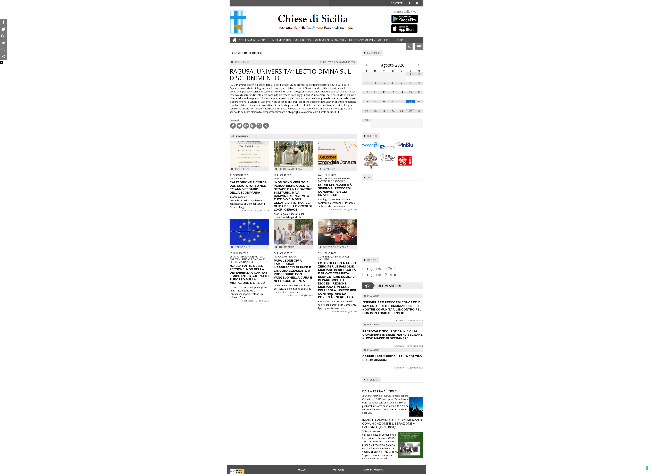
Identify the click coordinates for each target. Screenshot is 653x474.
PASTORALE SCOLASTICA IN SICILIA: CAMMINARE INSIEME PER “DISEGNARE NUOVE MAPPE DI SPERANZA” (392, 335)
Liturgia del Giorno (379, 274)
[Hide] (1, 62)
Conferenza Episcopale (291, 169)
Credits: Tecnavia (373, 470)
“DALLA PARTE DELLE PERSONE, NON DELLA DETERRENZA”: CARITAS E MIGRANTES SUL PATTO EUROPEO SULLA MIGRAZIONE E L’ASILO (249, 268)
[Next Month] (419, 65)
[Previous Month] (366, 65)
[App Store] (406, 28)
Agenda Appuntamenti (329, 40)
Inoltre (399, 40)
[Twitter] (239, 126)
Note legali (337, 470)
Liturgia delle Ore (378, 268)
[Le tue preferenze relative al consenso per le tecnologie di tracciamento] (647, 468)
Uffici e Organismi (361, 40)
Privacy (302, 470)
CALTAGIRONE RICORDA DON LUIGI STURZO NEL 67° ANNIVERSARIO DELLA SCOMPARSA (248, 184)
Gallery (383, 40)
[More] (266, 126)
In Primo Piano (281, 40)
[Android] (406, 18)
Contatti (397, 3)
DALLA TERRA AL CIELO (379, 391)
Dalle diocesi (302, 40)
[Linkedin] (253, 126)
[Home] (238, 22)
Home (237, 53)
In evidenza (329, 169)
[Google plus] (246, 126)
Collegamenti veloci (253, 40)
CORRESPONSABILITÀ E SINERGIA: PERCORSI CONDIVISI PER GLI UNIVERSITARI (336, 185)
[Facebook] (233, 126)
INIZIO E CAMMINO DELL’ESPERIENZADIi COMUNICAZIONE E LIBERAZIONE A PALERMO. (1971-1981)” (392, 423)
